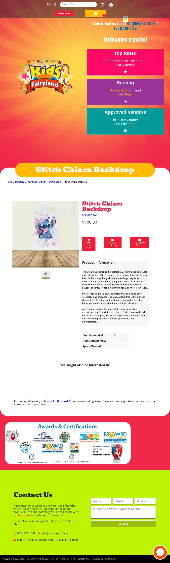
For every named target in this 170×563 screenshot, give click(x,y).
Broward (116, 90)
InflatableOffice (110, 558)
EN (49, 4)
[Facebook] (86, 5)
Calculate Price (139, 244)
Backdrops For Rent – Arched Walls (44, 182)
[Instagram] (102, 5)
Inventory (19, 182)
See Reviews (89, 215)
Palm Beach (125, 94)
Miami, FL (50, 401)
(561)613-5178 (125, 28)
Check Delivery (113, 244)
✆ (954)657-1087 (141, 23)
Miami (129, 90)
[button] (125, 19)
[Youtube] (94, 5)
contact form (21, 515)
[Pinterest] (111, 5)
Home (9, 182)
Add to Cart (88, 245)
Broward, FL (64, 401)
